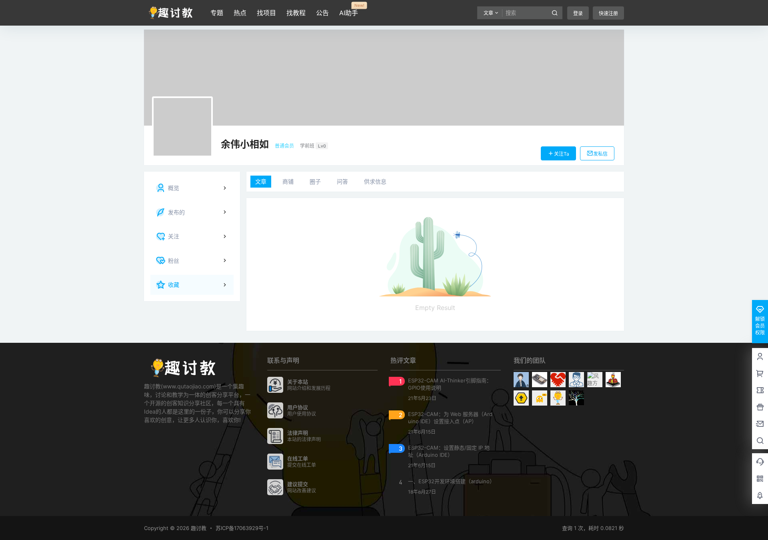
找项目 (266, 13)
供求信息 (375, 181)
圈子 (315, 181)
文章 (260, 181)
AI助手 (348, 10)
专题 (216, 13)
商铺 (288, 181)
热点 (240, 13)
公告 (322, 13)
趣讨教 (197, 528)
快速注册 (608, 13)
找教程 (296, 13)
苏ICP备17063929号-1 (242, 528)
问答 (342, 181)
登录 (578, 13)
